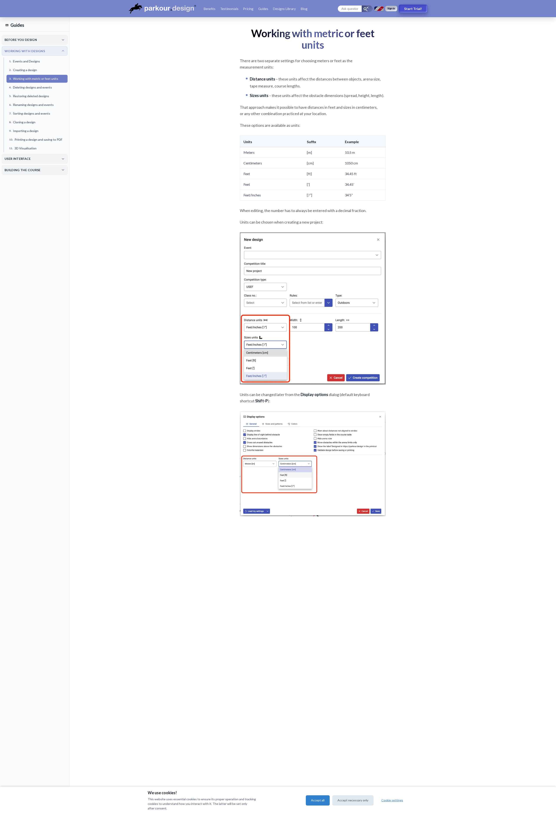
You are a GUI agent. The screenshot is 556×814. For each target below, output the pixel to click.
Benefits (209, 9)
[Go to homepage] (163, 8)
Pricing (248, 9)
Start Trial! (413, 9)
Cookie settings (392, 800)
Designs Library (284, 9)
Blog (304, 9)
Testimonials (229, 9)
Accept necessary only (353, 800)
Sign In (391, 8)
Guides (263, 9)
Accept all (317, 800)
